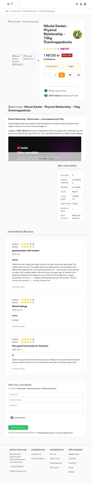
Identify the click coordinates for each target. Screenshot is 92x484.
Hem (7, 11)
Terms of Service (63, 433)
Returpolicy (54, 467)
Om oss (53, 454)
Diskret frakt (54, 458)
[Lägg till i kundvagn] (62, 74)
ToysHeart (72, 458)
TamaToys (72, 463)
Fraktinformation (37, 458)
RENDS (71, 472)
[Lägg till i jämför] (78, 74)
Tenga (71, 467)
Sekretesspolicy (56, 463)
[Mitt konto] (81, 4)
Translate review (18, 287)
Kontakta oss (36, 454)
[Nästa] (38, 60)
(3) (58, 49)
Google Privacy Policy (46, 433)
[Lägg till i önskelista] (70, 74)
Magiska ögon (74, 454)
